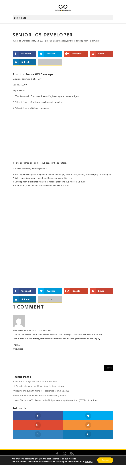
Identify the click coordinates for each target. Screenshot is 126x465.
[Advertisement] (63, 134)
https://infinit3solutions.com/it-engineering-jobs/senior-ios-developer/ (66, 338)
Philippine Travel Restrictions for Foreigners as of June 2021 (41, 390)
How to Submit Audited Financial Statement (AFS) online (39, 395)
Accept (105, 460)
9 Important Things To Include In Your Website (35, 381)
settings (89, 461)
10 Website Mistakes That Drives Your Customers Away (38, 386)
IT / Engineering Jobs (56, 40)
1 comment (95, 40)
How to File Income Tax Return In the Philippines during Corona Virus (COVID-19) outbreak (55, 400)
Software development (77, 40)
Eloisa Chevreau (22, 40)
